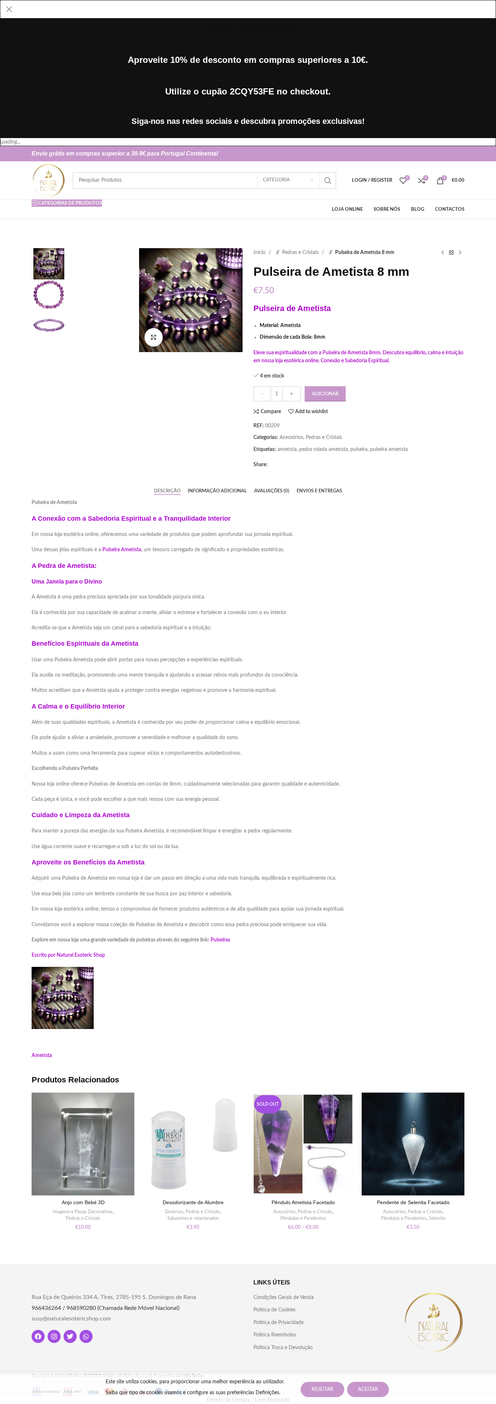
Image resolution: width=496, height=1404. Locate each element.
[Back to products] (451, 252)
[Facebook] (38, 1336)
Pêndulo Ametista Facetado (303, 1202)
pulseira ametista (389, 449)
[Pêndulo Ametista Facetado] (303, 1144)
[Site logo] (48, 180)
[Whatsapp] (86, 1336)
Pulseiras (220, 940)
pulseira (358, 449)
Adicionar (325, 394)
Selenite (437, 1218)
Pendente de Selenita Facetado (413, 1202)
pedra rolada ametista (323, 449)
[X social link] (447, 153)
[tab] (167, 491)
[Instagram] (54, 1336)
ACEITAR (368, 1389)
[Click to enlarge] (154, 337)
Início (260, 252)
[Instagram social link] (458, 153)
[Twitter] (70, 1336)
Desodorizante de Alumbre (193, 1202)
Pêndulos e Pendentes (303, 1218)
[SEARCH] (328, 180)
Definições (267, 1392)
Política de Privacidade (278, 1322)
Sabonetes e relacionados (193, 1218)
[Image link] (433, 1322)
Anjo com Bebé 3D (83, 1202)
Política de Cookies (274, 1309)
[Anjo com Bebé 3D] (83, 1144)
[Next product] (460, 252)
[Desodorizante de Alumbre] (193, 1144)
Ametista (42, 1055)
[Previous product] (442, 252)
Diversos (174, 1211)
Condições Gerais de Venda (283, 1297)
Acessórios (291, 437)
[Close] (9, 9)
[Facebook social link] (435, 153)
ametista (287, 449)
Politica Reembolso (274, 1335)
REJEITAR (322, 1389)
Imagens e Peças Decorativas (83, 1211)
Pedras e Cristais (301, 252)
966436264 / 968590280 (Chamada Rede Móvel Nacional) (105, 1308)
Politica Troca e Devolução (283, 1347)
